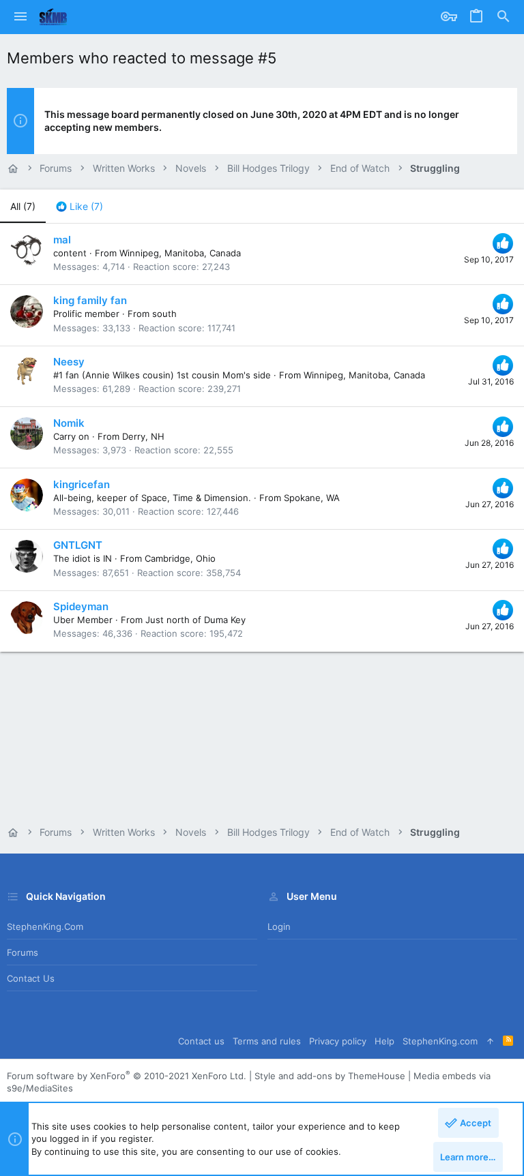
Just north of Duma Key (195, 619)
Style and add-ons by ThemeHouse (329, 1075)
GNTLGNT (77, 545)
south (164, 313)
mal (62, 239)
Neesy (69, 361)
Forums (22, 952)
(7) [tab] (22, 206)
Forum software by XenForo (126, 1075)
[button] (20, 17)
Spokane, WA (312, 497)
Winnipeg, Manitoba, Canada (180, 252)
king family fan (90, 300)
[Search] (503, 17)
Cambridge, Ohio (180, 558)
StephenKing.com (45, 926)
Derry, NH (143, 436)
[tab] (79, 207)
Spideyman (80, 606)
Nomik (69, 423)
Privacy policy (337, 1041)
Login (279, 926)
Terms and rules (267, 1041)
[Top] (490, 1041)
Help (384, 1041)
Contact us (31, 978)
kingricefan (81, 484)
